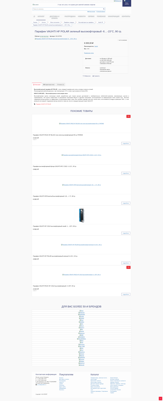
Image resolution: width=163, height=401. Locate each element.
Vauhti (96, 46)
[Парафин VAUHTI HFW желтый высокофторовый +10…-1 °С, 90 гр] (81, 185)
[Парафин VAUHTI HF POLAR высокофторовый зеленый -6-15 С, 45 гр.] (81, 245)
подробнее (126, 143)
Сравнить (97, 76)
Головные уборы (95, 385)
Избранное (87, 76)
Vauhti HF (100, 22)
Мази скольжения (54, 22)
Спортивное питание (115, 389)
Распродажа (70, 16)
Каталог (41, 16)
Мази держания (114, 386)
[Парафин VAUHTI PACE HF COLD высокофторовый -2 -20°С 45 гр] (81, 275)
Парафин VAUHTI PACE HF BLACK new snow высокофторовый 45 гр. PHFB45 (58, 135)
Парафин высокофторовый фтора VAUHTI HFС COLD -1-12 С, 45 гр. (54, 166)
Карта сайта (62, 386)
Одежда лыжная (114, 382)
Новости (81, 16)
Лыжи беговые (114, 377)
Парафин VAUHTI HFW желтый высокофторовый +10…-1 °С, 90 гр (54, 196)
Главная (35, 22)
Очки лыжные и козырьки (116, 385)
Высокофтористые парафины (86, 22)
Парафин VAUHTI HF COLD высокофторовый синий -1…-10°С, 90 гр (54, 226)
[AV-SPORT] (34, 16)
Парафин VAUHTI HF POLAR (43, 104)
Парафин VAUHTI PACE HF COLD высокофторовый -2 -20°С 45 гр (54, 286)
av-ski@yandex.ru (41, 384)
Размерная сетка (89, 53)
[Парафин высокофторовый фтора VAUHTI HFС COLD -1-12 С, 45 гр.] (81, 155)
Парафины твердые (69, 22)
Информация (113, 16)
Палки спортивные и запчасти (118, 380)
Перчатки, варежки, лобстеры (118, 383)
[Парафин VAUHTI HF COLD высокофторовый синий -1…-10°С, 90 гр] (81, 215)
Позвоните (95, 1)
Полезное (101, 16)
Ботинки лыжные (114, 379)
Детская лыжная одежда (97, 383)
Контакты (126, 16)
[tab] (37, 84)
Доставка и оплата (54, 17)
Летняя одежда (114, 388)
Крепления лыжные (96, 380)
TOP (160, 398)
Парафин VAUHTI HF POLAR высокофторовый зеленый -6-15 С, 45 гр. (55, 256)
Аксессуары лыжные (96, 382)
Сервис (91, 16)
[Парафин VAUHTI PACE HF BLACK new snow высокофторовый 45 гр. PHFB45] (81, 124)
